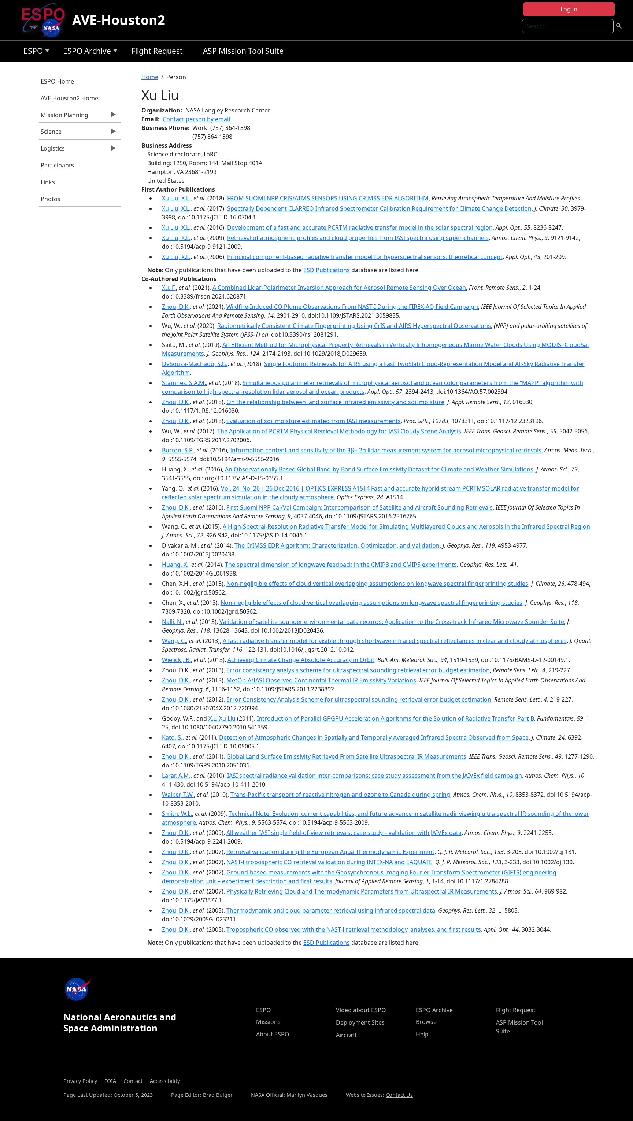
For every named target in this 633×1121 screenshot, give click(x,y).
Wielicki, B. (176, 660)
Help (422, 1034)
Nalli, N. (172, 622)
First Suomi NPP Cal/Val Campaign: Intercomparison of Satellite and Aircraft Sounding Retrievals (359, 507)
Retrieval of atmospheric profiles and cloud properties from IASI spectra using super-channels (358, 238)
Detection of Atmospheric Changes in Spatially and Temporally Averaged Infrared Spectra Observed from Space (374, 737)
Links (48, 182)
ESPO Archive (85, 52)
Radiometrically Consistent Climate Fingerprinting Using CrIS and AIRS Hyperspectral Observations (354, 326)
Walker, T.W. (178, 795)
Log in (568, 9)
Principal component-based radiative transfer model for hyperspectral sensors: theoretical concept (365, 257)
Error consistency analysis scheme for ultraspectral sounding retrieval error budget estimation (358, 670)
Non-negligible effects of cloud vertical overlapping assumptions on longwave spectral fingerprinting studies (377, 584)
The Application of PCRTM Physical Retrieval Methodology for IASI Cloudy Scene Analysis (339, 431)
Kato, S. (172, 737)
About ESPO (272, 1034)
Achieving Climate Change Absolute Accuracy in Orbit (300, 660)
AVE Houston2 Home (69, 98)
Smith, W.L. (177, 814)
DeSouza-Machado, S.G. (194, 364)
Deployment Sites (360, 1022)
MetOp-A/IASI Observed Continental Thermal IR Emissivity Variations (321, 680)
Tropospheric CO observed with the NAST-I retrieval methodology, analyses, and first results (353, 929)
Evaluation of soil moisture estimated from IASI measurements (313, 421)
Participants (57, 165)
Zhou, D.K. (176, 307)
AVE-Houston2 (118, 20)
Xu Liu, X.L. (176, 198)
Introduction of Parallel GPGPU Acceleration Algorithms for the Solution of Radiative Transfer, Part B (395, 718)
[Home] (46, 20)
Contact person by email (196, 119)
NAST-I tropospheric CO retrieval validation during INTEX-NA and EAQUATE (329, 862)
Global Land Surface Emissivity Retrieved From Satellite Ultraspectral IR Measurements (346, 756)
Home (149, 77)
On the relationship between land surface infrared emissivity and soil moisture (335, 402)
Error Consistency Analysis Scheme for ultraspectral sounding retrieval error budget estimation (358, 699)
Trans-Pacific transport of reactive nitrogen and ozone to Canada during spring (340, 795)
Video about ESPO (361, 1010)
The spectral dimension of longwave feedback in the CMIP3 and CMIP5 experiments (341, 564)
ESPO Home (57, 81)
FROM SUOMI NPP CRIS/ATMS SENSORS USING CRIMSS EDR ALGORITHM (328, 198)
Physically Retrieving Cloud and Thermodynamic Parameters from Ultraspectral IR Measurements (361, 891)
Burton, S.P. (177, 450)
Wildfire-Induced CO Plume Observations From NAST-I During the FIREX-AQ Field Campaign (352, 307)
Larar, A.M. (176, 776)
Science (50, 133)
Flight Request (157, 51)
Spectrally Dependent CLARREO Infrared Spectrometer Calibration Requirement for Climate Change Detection (379, 208)
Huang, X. (175, 564)
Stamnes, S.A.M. (184, 383)
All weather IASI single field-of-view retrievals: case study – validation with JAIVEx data (344, 833)
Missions (268, 1022)
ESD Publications (326, 270)
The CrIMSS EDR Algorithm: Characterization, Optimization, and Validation (337, 545)
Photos (50, 199)
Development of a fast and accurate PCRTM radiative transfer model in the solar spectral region (360, 227)
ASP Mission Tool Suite (243, 51)
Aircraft (346, 1035)
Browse (426, 1022)
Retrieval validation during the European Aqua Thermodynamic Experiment (330, 852)
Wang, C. (174, 641)
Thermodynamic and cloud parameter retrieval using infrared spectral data (330, 910)
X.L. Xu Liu (222, 718)
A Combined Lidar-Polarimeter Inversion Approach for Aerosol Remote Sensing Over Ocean (339, 288)
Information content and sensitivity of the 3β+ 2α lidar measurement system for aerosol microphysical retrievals (385, 450)
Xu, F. (169, 288)
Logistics (52, 150)
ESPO (31, 52)
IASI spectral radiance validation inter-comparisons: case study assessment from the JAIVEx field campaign (374, 776)
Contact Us (399, 1094)
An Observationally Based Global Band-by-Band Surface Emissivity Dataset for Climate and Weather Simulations (379, 469)
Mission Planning (63, 117)
